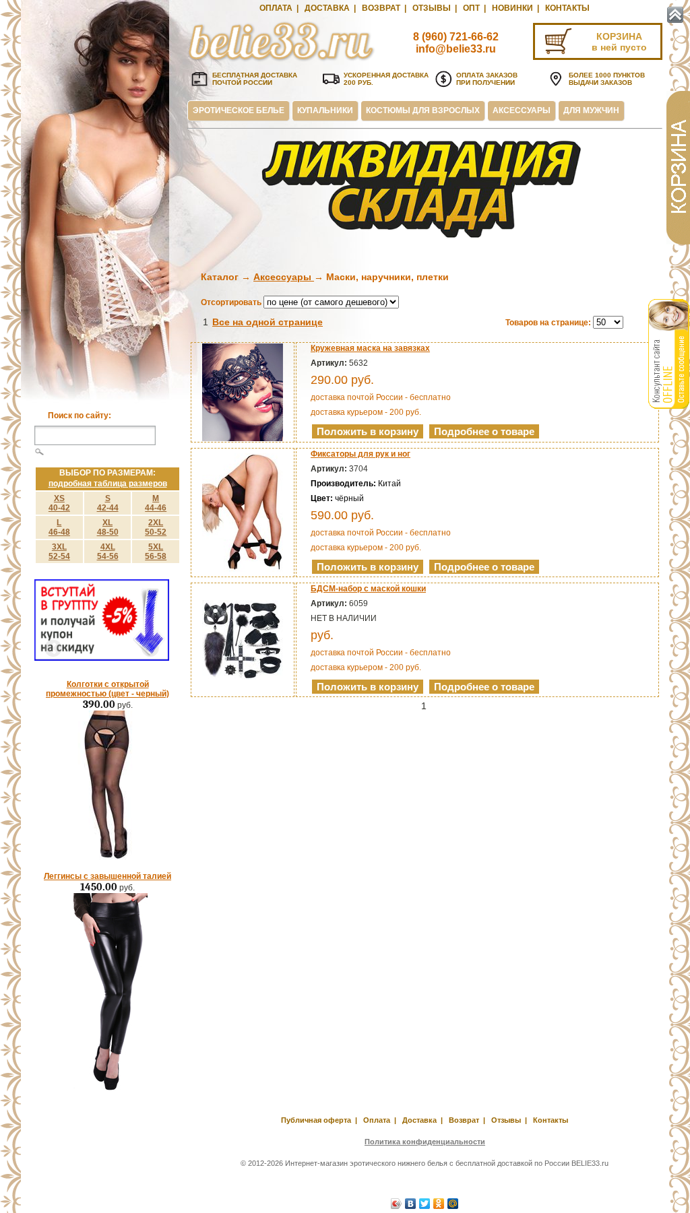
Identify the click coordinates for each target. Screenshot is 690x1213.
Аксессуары (283, 276)
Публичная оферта (316, 1120)
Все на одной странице (267, 322)
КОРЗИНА (619, 36)
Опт (471, 8)
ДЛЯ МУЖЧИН (591, 110)
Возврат (381, 8)
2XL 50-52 (155, 527)
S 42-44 (108, 503)
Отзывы (431, 8)
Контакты (567, 8)
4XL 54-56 (108, 551)
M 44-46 (155, 503)
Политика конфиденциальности (425, 1142)
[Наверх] (675, 15)
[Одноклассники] (439, 1203)
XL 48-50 (108, 527)
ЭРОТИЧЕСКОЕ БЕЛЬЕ (238, 110)
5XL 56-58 (155, 551)
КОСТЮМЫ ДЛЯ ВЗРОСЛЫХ (423, 110)
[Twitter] (425, 1203)
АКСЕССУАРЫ (522, 110)
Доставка (327, 8)
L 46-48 (59, 527)
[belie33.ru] (281, 60)
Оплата (275, 8)
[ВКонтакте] (411, 1203)
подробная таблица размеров (108, 483)
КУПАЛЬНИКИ (325, 110)
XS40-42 (59, 503)
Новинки (512, 8)
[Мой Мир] (453, 1203)
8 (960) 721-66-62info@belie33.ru (456, 43)
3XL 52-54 (59, 551)
